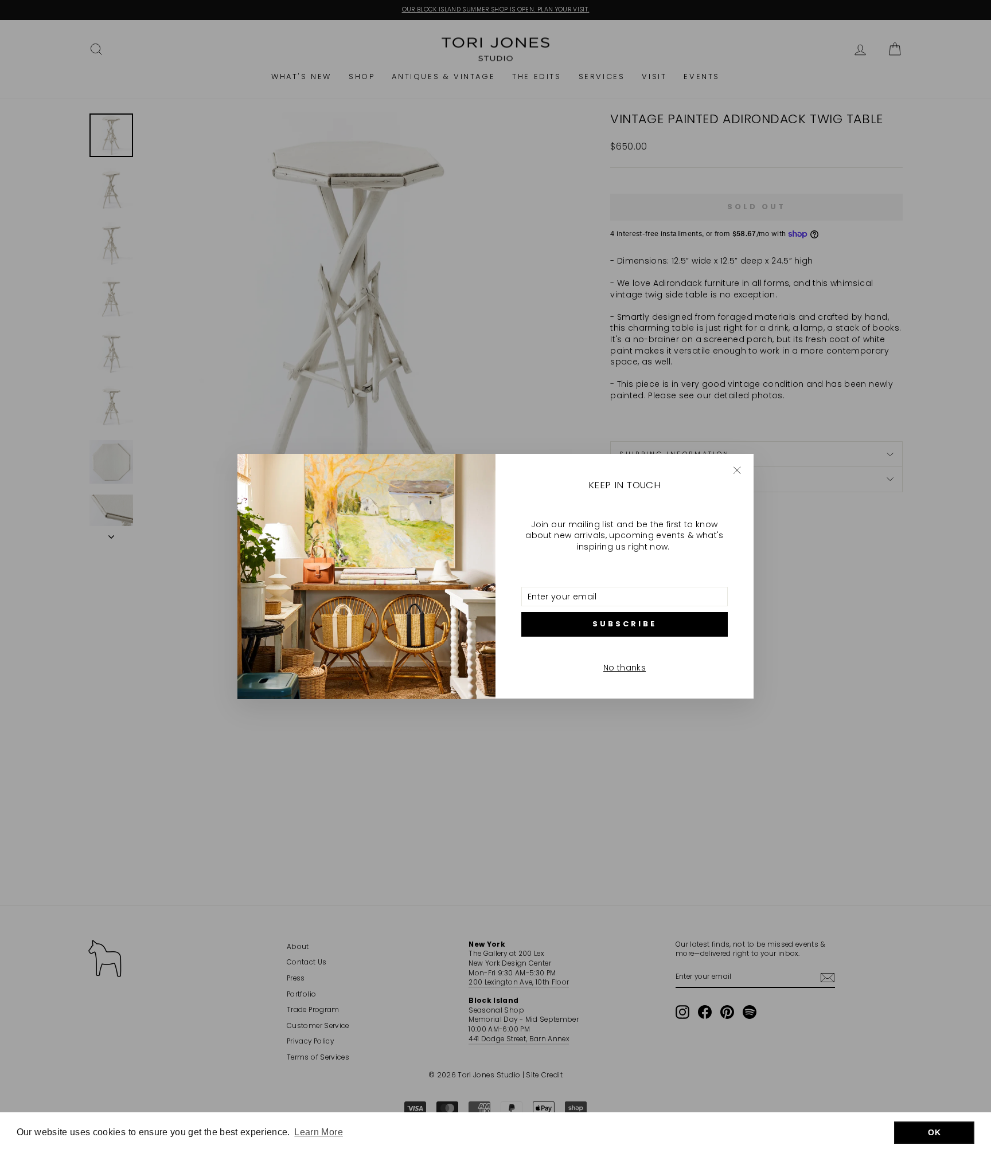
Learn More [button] (318, 1132)
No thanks (624, 667)
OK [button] (934, 1132)
